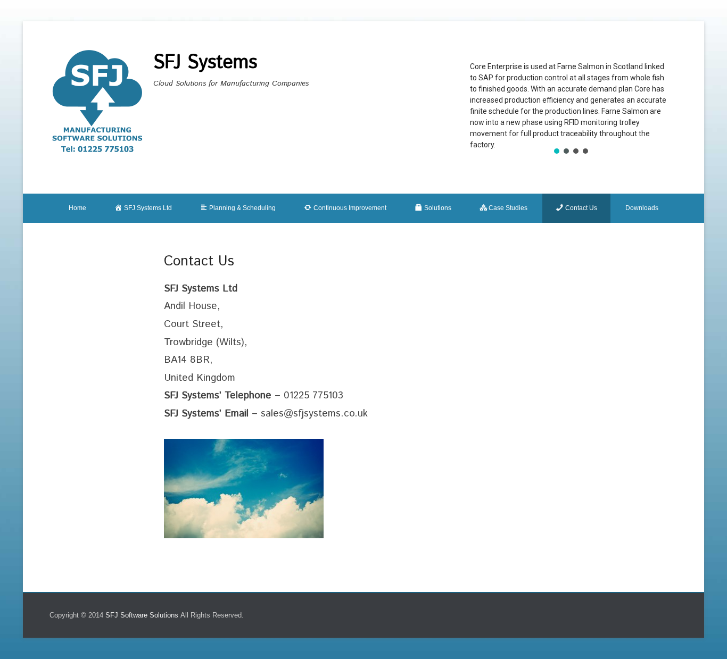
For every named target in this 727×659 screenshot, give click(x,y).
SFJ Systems (205, 63)
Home (77, 208)
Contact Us (199, 261)
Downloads (641, 208)
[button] (556, 151)
